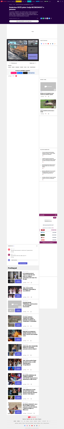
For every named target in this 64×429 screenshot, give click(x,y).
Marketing (16, 423)
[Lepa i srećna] (31, 421)
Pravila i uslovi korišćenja (29, 423)
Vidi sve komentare (22, 263)
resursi (21, 67)
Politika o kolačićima (37, 423)
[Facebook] (41, 44)
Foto (14, 4)
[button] (38, 18)
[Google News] (53, 44)
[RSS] (55, 44)
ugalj (25, 67)
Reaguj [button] (43, 96)
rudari (13, 67)
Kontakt (23, 423)
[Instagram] (44, 44)
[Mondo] (4, 1)
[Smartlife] (35, 421)
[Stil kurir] (24, 421)
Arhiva (42, 423)
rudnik (9, 67)
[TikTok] (50, 44)
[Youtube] (48, 44)
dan (28, 67)
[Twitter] (46, 44)
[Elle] (22, 421)
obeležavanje (32, 67)
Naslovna (10, 4)
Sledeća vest (32, 63)
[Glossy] (27, 421)
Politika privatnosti (46, 423)
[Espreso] (18, 421)
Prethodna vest (14, 63)
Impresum (20, 423)
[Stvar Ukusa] (48, 421)
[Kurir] (15, 421)
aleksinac (17, 67)
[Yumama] (44, 421)
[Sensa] (39, 421)
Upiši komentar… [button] (14, 260)
